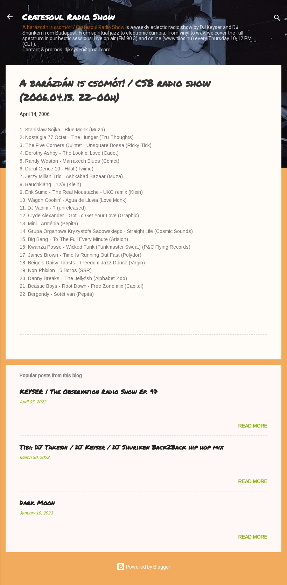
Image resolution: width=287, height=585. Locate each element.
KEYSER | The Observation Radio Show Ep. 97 (88, 391)
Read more (252, 426)
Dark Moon (37, 502)
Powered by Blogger (147, 567)
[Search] (277, 19)
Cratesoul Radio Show (68, 16)
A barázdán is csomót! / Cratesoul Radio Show (73, 27)
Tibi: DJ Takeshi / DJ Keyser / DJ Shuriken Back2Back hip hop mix (121, 447)
